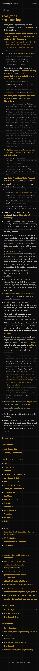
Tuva (6, 528)
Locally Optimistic (13, 453)
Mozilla (7, 471)
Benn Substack (10, 628)
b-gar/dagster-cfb (12, 571)
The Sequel (9, 646)
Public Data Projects (12, 459)
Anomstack (8, 514)
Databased (8, 635)
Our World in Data (12, 485)
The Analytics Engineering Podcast (20, 610)
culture (32, 345)
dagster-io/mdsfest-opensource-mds (20, 599)
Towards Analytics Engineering (18, 650)
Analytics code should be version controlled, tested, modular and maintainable (20, 152)
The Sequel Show (11, 617)
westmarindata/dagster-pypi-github (20, 592)
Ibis (6, 521)
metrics (14, 193)
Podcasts (14, 605)
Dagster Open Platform (14, 474)
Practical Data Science (15, 642)
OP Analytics (10, 538)
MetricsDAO (9, 507)
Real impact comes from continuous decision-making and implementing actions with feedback (20, 36)
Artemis (7, 503)
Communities (7, 444)
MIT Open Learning (12, 482)
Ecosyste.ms (9, 492)
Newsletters (7, 623)
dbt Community (10, 449)
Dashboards (12, 161)
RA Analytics (10, 510)
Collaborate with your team (17, 294)
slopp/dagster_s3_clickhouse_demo (20, 595)
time (9, 333)
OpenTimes (8, 545)
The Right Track (11, 613)
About (16, 4)
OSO (5, 525)
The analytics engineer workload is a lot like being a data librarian (19, 98)
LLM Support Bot (11, 478)
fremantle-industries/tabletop (18, 585)
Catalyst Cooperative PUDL (16, 489)
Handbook (34, 4)
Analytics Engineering (11, 18)
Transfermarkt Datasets (15, 542)
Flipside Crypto (11, 500)
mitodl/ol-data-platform (15, 581)
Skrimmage (8, 518)
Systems (28, 190)
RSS (29, 662)
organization (29, 27)
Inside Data (9, 639)
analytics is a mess (25, 53)
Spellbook (8, 496)
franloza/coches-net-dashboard (18, 588)
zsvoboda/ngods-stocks (14, 561)
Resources (7, 438)
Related (6, 605)
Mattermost (9, 467)
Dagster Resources (10, 550)
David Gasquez (7, 4)
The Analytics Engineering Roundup (20, 632)
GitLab (7, 464)
